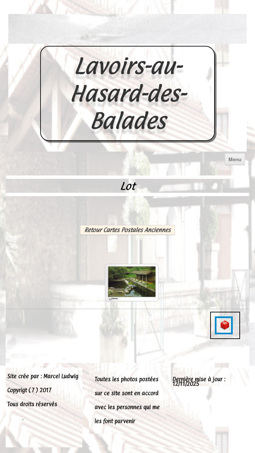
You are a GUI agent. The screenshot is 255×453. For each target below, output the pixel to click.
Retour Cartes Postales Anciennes (127, 229)
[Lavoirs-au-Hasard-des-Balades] (127, 39)
